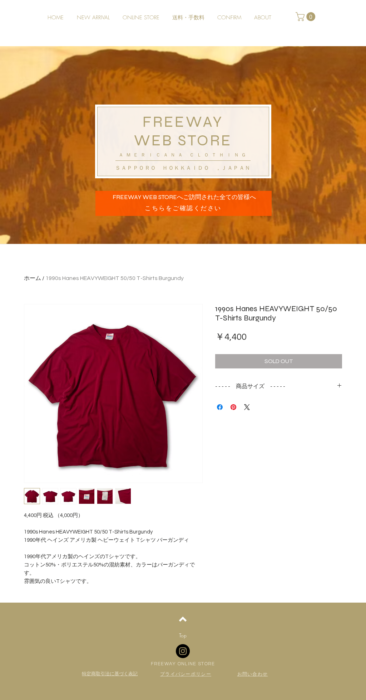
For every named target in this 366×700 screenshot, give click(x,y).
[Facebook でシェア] (220, 407)
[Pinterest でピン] (233, 407)
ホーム (32, 278)
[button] (306, 16)
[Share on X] (247, 407)
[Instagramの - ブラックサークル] (183, 651)
